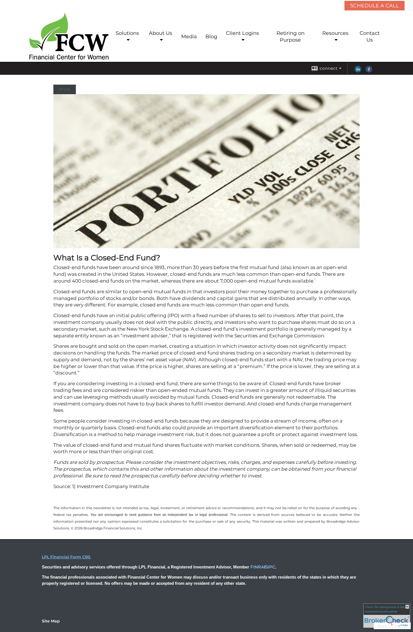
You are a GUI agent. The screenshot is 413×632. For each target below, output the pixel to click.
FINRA (257, 567)
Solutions (127, 33)
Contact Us (370, 36)
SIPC (270, 567)
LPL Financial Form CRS (66, 556)
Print (64, 89)
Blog (211, 36)
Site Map (51, 621)
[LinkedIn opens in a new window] (358, 71)
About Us (160, 33)
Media (189, 36)
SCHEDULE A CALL (374, 6)
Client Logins (242, 33)
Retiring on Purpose (290, 36)
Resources (335, 33)
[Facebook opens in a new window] (369, 71)
